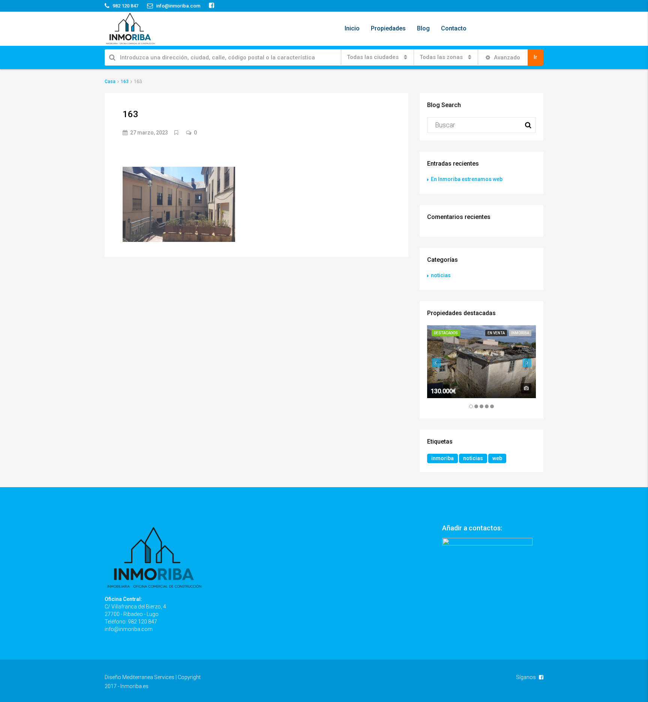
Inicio (352, 28)
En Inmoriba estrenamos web (466, 179)
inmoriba (442, 458)
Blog (423, 28)
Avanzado (506, 57)
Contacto (453, 28)
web (497, 458)
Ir (535, 57)
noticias (441, 275)
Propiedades (388, 28)
